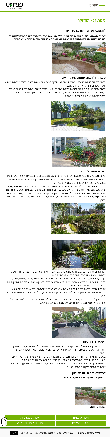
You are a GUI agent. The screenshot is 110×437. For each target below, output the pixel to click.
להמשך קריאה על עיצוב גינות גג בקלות (85, 377)
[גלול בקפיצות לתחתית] (4, 424)
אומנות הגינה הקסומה (73, 77)
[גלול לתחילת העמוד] (4, 420)
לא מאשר (24, 433)
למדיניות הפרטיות (37, 433)
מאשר (14, 433)
